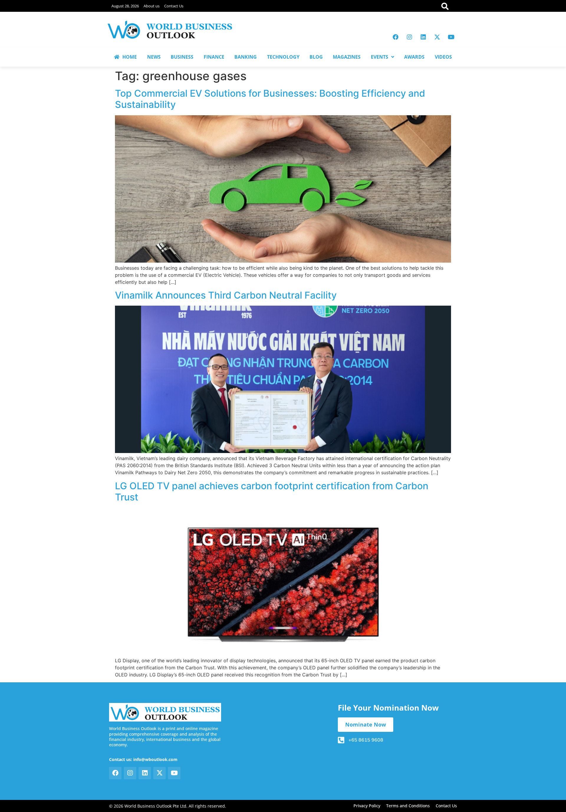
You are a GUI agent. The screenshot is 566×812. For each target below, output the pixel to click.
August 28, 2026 (125, 6)
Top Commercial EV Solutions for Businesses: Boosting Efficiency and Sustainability (270, 99)
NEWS (154, 57)
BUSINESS (182, 57)
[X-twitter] (437, 37)
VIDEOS (443, 57)
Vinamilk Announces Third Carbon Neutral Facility (226, 295)
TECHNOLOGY (283, 57)
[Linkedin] (423, 37)
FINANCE (214, 57)
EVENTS (379, 57)
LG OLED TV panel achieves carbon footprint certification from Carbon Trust (271, 491)
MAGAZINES (347, 57)
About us (151, 6)
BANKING (245, 57)
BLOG (316, 57)
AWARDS (414, 57)
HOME (129, 57)
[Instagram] (409, 37)
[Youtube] (451, 37)
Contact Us (173, 6)
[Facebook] (396, 37)
